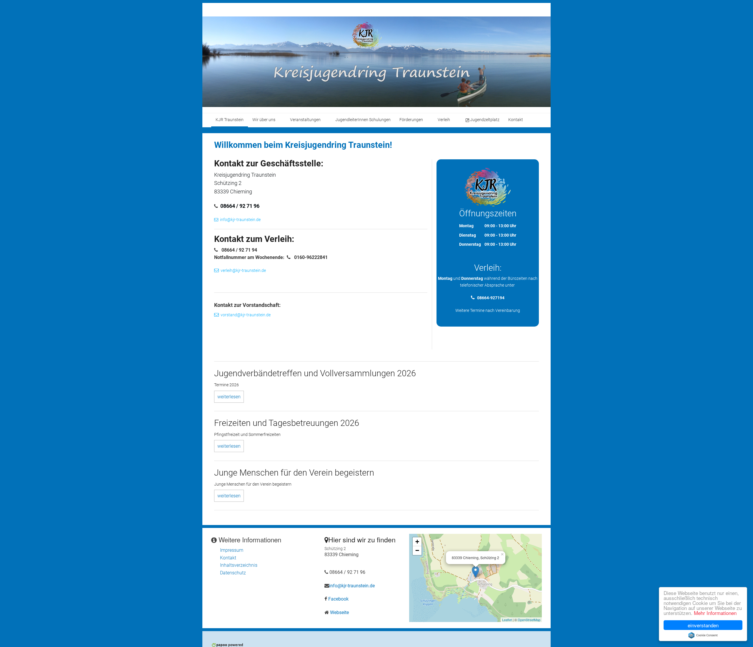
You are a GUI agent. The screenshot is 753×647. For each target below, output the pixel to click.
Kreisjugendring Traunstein (245, 175)
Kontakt (228, 558)
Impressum (231, 550)
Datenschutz (233, 573)
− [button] (417, 550)
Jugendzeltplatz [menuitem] (484, 119)
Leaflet (507, 619)
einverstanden (703, 625)
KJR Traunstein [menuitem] (230, 119)
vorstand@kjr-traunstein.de (246, 314)
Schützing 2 (227, 183)
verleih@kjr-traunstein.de (243, 270)
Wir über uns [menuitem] (263, 119)
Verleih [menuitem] (444, 119)
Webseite (339, 612)
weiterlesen (229, 396)
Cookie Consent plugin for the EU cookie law (703, 635)
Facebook (338, 599)
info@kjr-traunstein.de (240, 219)
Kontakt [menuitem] (515, 119)
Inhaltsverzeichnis (238, 565)
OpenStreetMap (529, 619)
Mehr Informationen (715, 612)
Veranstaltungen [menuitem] (305, 119)
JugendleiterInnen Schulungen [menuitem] (363, 119)
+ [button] (417, 541)
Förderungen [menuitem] (411, 119)
